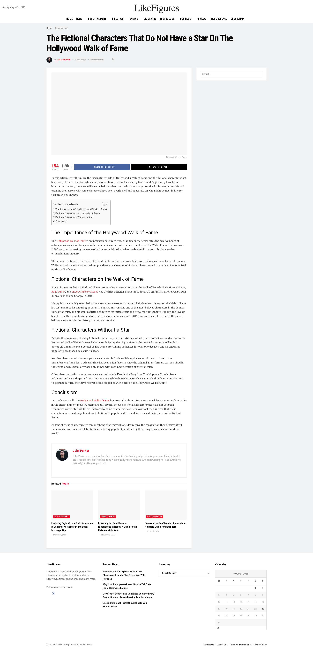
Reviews (201, 18)
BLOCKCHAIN (237, 18)
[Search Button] (309, 19)
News (79, 18)
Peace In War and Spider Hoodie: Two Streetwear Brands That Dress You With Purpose (124, 575)
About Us (221, 644)
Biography (150, 18)
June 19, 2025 (152, 531)
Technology (167, 18)
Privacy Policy (260, 644)
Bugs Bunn (57, 291)
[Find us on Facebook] (47, 593)
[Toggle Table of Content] (103, 204)
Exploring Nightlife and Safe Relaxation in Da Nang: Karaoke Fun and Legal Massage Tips (72, 527)
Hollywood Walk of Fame (71, 241)
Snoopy (76, 291)
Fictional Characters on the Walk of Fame (77, 213)
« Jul (217, 628)
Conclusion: (61, 221)
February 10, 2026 (107, 535)
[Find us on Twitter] (53, 593)
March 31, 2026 (59, 535)
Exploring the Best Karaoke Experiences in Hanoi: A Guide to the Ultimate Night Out (117, 527)
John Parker (63, 59)
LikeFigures (156, 7)
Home (69, 18)
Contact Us (208, 644)
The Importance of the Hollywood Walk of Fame (81, 209)
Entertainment (97, 18)
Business (185, 18)
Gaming (133, 18)
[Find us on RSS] (65, 593)
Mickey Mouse (90, 291)
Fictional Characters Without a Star (74, 217)
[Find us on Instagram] (59, 593)
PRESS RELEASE (218, 18)
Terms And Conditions (240, 644)
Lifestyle (118, 18)
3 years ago (80, 59)
